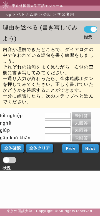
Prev (71, 148)
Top (7, 14)
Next (90, 148)
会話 (47, 14)
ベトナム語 (27, 14)
